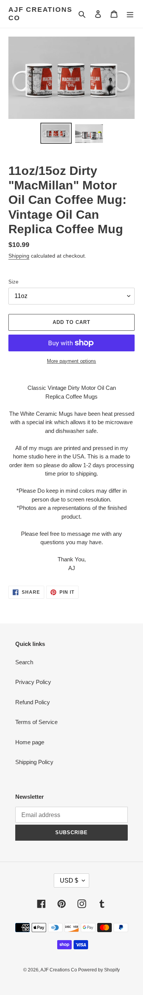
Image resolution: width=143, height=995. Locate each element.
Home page (29, 742)
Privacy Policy (33, 682)
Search (24, 662)
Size (13, 282)
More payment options (71, 361)
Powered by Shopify (99, 970)
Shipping (18, 256)
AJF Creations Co (40, 14)
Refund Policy (32, 702)
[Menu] (130, 14)
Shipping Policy (34, 762)
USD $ (69, 880)
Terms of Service (36, 722)
